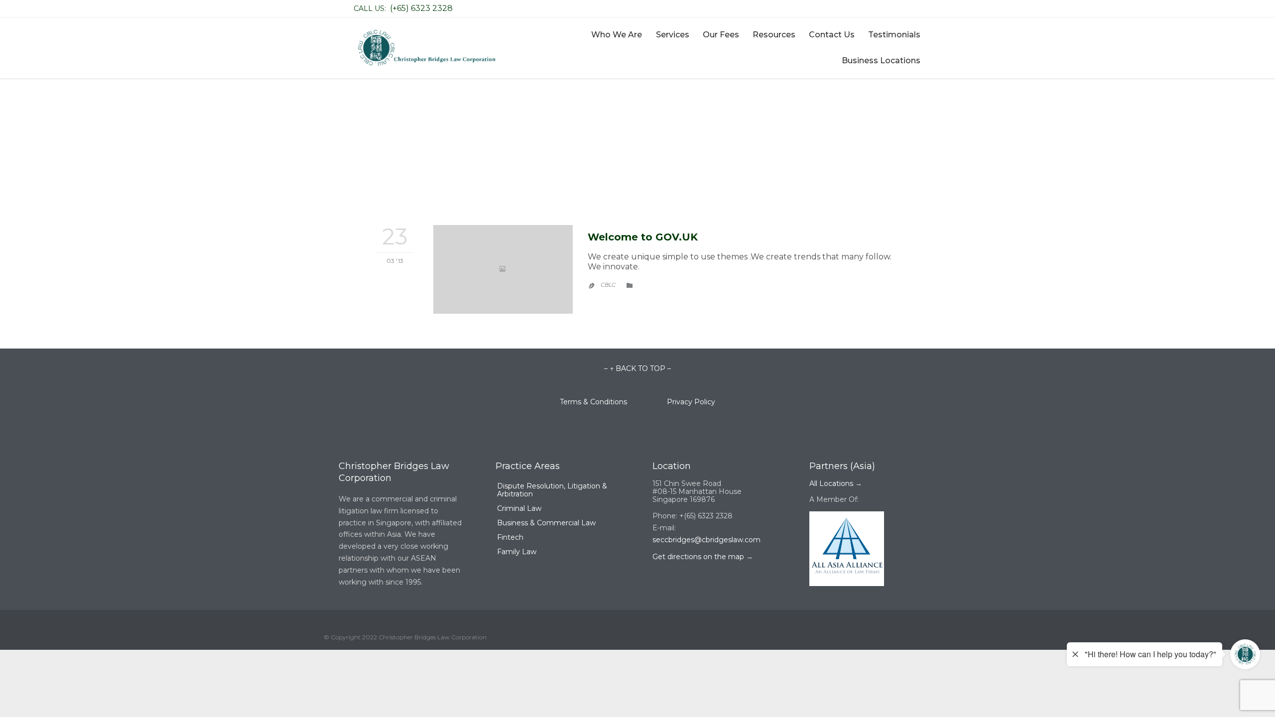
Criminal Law (519, 508)
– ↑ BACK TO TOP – (637, 368)
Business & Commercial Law (546, 522)
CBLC (608, 284)
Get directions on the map (698, 556)
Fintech (510, 537)
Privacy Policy (691, 401)
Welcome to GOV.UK (643, 237)
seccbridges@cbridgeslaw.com (706, 539)
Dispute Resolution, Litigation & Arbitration (552, 489)
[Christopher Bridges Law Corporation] (426, 48)
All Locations (831, 483)
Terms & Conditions (613, 401)
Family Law (516, 551)
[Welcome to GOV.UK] (503, 269)
